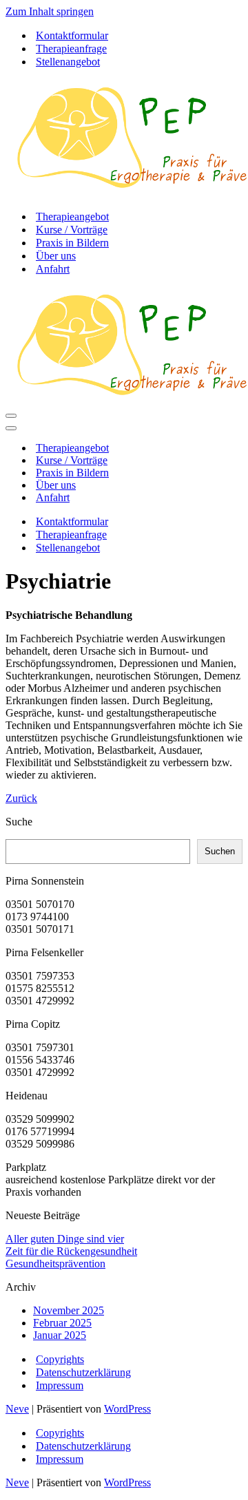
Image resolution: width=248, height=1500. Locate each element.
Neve (17, 1409)
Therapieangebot (72, 216)
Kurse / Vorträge (71, 229)
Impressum (59, 1385)
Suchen (220, 851)
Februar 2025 (62, 1323)
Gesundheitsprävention (55, 1263)
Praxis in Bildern (72, 243)
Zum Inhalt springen (50, 11)
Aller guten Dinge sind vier (65, 1239)
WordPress (127, 1409)
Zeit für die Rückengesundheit (71, 1251)
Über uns (56, 256)
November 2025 (68, 1310)
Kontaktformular (72, 35)
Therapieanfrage (71, 48)
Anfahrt (53, 269)
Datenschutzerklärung (83, 1372)
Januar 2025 (59, 1335)
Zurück (21, 798)
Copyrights (60, 1359)
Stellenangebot (68, 61)
